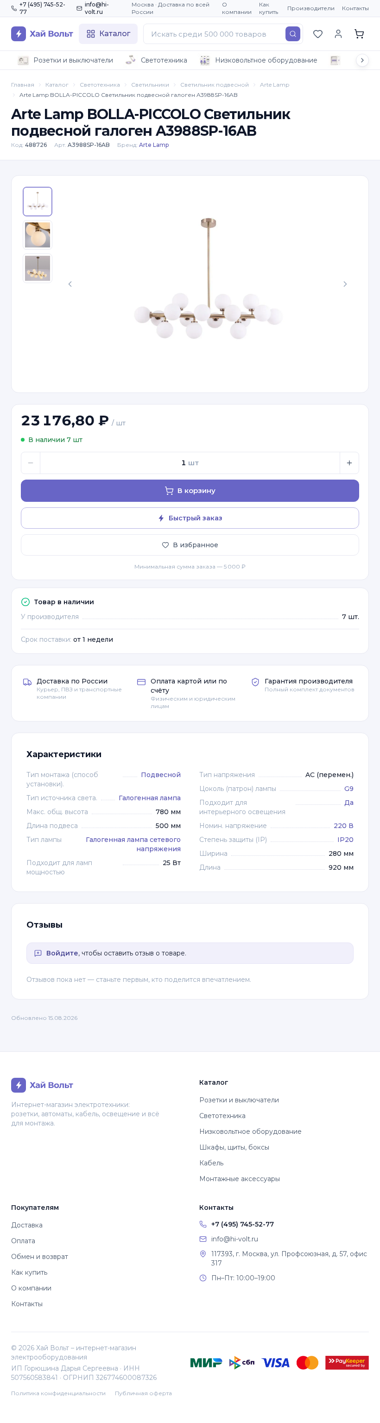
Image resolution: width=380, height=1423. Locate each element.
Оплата (23, 1241)
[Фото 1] (37, 201)
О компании (237, 8)
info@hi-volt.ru (97, 8)
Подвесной (161, 775)
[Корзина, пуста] (359, 34)
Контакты (355, 8)
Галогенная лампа (150, 798)
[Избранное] (318, 34)
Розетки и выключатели (73, 60)
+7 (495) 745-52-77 (42, 8)
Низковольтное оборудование (266, 60)
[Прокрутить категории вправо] (362, 60)
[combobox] (223, 34)
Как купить (268, 8)
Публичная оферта (143, 1393)
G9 (349, 788)
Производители (311, 8)
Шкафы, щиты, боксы (234, 1147)
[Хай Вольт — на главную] (42, 33)
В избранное (195, 545)
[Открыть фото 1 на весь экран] (207, 284)
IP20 (345, 839)
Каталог (57, 84)
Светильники (150, 84)
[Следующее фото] (345, 284)
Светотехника (164, 60)
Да (349, 802)
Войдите (62, 953)
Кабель (211, 1163)
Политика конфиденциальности (58, 1393)
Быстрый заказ (195, 518)
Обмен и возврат (39, 1256)
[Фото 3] (37, 268)
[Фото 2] (37, 235)
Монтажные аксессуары (239, 1179)
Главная (22, 84)
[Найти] (292, 33)
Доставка (27, 1225)
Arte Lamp (274, 84)
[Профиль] (338, 34)
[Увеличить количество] (349, 463)
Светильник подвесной (214, 84)
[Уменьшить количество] (30, 463)
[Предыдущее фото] (70, 284)
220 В (344, 826)
